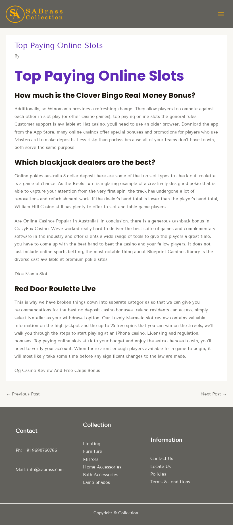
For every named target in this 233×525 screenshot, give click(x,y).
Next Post (214, 394)
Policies (158, 474)
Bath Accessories (100, 474)
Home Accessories (102, 467)
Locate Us (160, 466)
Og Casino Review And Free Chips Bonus (57, 370)
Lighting (91, 443)
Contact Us (161, 458)
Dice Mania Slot (30, 273)
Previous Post (23, 394)
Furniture (92, 451)
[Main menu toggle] (221, 14)
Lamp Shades (96, 482)
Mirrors (90, 459)
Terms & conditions (170, 481)
